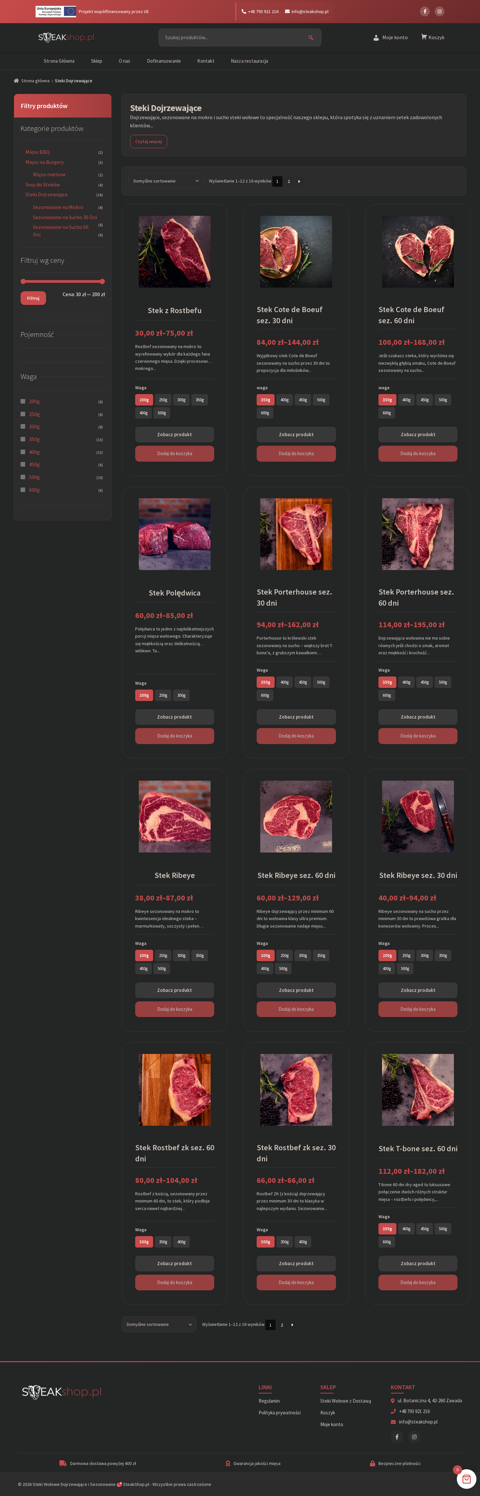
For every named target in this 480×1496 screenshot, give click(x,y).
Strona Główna (59, 61)
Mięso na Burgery (44, 162)
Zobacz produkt (174, 434)
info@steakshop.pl (310, 11)
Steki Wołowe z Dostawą (345, 1401)
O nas (125, 61)
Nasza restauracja (249, 61)
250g (34, 414)
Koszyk (327, 1412)
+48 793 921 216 (263, 11)
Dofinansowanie (164, 61)
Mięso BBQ (37, 152)
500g (34, 477)
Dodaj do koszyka (174, 453)
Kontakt (205, 61)
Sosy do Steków (42, 184)
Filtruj (33, 298)
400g (34, 452)
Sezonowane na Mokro (58, 207)
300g (34, 426)
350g (34, 439)
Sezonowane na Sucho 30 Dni (65, 217)
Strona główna (35, 81)
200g (34, 401)
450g (34, 464)
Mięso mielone (49, 174)
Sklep (97, 61)
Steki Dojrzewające (46, 194)
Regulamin (269, 1401)
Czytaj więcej (148, 141)
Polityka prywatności (280, 1412)
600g (34, 489)
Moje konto (331, 1424)
